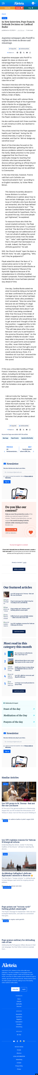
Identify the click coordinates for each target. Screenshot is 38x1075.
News (19, 999)
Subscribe (7, 8)
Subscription (19, 1022)
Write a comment (19, 569)
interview (23, 104)
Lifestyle (19, 1001)
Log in (24, 562)
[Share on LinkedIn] (20, 52)
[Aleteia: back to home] (19, 3)
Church (4, 14)
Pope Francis (15, 438)
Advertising (19, 1027)
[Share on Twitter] (23, 52)
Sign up (7, 482)
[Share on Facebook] (17, 52)
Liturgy (5, 821)
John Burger (20, 30)
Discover (19, 1006)
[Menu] (7, 3)
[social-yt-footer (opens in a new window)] (14, 1041)
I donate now (10, 530)
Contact (19, 1063)
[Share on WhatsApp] (30, 52)
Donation (19, 1024)
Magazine (19, 1019)
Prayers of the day (13, 722)
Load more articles (19, 631)
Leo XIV (6, 784)
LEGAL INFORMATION (19, 1056)
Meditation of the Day (15, 715)
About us (19, 1053)
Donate (18, 8)
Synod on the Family (27, 438)
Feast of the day (12, 709)
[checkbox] (4, 476)
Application (19, 1017)
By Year (19, 1034)
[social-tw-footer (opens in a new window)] (20, 1041)
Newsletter (19, 1014)
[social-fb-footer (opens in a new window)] (17, 1041)
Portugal (6, 921)
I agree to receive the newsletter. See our (19, 477)
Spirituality (19, 1004)
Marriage (5, 438)
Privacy (19, 1069)
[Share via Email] (27, 52)
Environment (7, 887)
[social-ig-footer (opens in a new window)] (24, 1041)
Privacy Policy (19, 1066)
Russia (5, 854)
